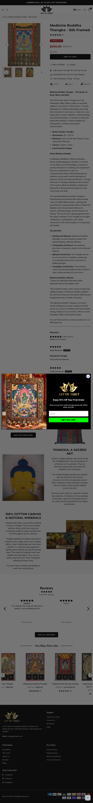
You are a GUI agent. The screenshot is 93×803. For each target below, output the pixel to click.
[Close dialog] (88, 376)
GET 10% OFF (69, 420)
